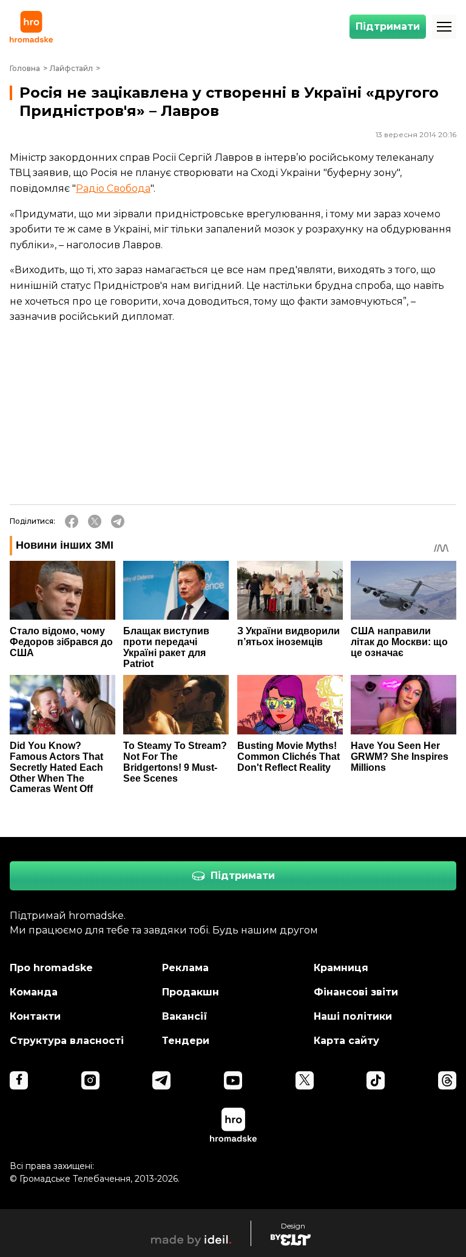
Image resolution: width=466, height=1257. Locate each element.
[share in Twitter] (94, 521)
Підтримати (388, 26)
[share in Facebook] (71, 521)
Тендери (185, 1040)
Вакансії (185, 1016)
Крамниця (341, 968)
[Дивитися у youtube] (233, 1080)
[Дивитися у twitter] (304, 1080)
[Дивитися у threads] (447, 1080)
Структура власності (67, 1040)
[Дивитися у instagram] (90, 1080)
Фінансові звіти (356, 992)
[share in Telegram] (117, 521)
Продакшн (190, 992)
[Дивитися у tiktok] (375, 1080)
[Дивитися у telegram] (161, 1080)
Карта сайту (346, 1040)
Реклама (185, 968)
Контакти (35, 1016)
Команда (34, 992)
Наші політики (353, 1016)
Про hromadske (51, 968)
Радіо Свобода (113, 188)
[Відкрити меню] (444, 27)
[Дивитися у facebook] (19, 1080)
